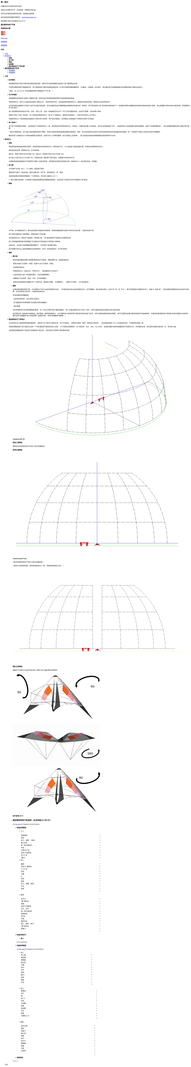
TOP (6, 1064)
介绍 (6, 54)
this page (18, 824)
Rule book (4, 38)
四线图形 (4, 45)
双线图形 (4, 41)
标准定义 (8, 56)
